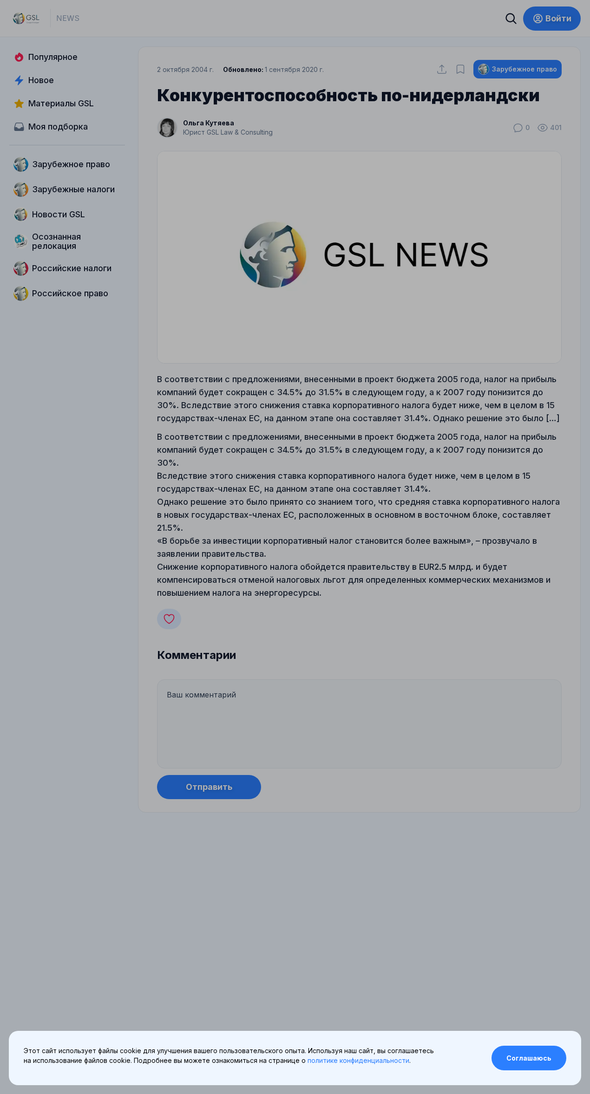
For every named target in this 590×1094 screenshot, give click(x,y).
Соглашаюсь (528, 1058)
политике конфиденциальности (358, 1060)
